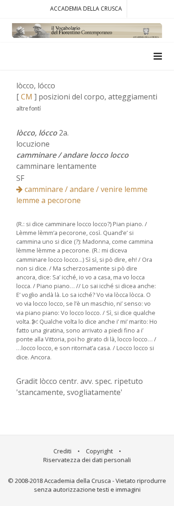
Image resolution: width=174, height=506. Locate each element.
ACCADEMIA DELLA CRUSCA (86, 8)
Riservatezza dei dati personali (87, 460)
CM (26, 97)
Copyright (99, 451)
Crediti (62, 451)
